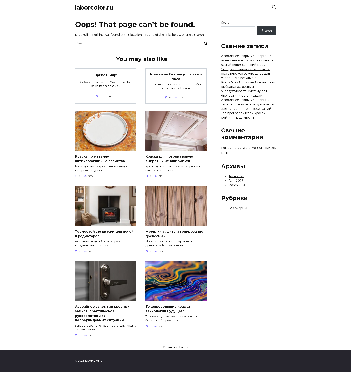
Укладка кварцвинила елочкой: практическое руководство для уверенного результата (245, 73)
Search (226, 22)
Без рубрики (238, 208)
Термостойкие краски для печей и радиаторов (104, 234)
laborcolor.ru (94, 7)
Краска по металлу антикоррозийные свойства (100, 158)
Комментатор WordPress (239, 147)
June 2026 (236, 176)
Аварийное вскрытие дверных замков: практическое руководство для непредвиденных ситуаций (102, 313)
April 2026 (236, 180)
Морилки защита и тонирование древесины (174, 234)
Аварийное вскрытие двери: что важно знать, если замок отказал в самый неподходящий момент (247, 60)
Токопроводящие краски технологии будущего (167, 309)
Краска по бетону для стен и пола (176, 76)
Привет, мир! (105, 75)
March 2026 (237, 185)
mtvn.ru (182, 347)
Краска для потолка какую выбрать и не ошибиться (169, 158)
